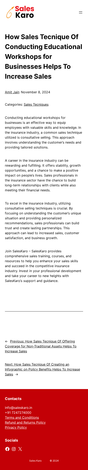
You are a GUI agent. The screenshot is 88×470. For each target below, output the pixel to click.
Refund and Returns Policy (25, 422)
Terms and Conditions (22, 417)
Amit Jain (12, 92)
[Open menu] (80, 12)
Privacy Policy (16, 427)
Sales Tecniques (36, 104)
